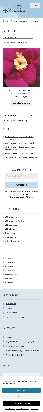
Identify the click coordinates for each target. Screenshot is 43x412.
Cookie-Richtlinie (10, 409)
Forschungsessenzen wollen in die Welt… (20, 143)
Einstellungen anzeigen (21, 403)
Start (7, 21)
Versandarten (11, 313)
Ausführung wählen (21, 103)
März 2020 (9, 282)
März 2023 (9, 266)
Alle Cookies (21, 390)
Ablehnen (21, 397)
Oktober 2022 (10, 270)
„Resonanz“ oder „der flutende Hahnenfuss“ (22, 157)
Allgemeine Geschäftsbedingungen (20, 341)
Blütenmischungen (12, 225)
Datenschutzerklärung (23, 409)
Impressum (34, 409)
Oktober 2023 (10, 262)
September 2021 (11, 274)
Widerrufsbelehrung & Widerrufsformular (22, 350)
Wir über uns (11, 303)
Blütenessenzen (11, 217)
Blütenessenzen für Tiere (14, 221)
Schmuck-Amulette (12, 241)
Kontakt (9, 308)
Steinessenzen (10, 237)
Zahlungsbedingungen (15, 317)
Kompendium (10, 233)
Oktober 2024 (10, 258)
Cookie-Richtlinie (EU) (15, 355)
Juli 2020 (8, 278)
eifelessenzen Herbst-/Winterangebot (19, 153)
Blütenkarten (10, 229)
